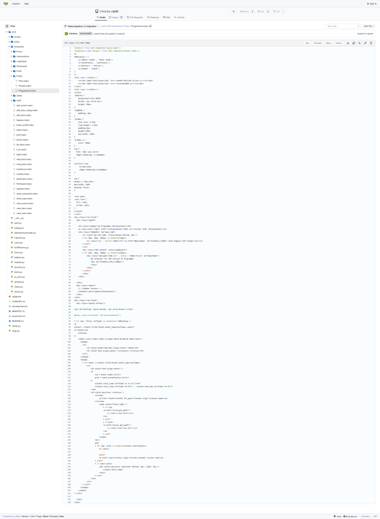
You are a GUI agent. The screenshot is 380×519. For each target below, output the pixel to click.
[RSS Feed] (233, 11)
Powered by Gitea (11, 516)
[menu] (337, 516)
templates (117, 26)
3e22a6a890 (86, 33)
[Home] (5, 3)
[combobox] (343, 26)
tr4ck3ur (105, 11)
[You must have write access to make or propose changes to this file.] (371, 43)
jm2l (115, 11)
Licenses (365, 516)
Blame (328, 43)
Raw (307, 43)
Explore (16, 3)
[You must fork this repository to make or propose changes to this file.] (365, 43)
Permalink (318, 43)
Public (126, 26)
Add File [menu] (368, 26)
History (339, 43)
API (375, 516)
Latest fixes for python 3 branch (109, 33)
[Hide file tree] (7, 26)
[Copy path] (150, 26)
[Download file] (348, 43)
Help (26, 3)
